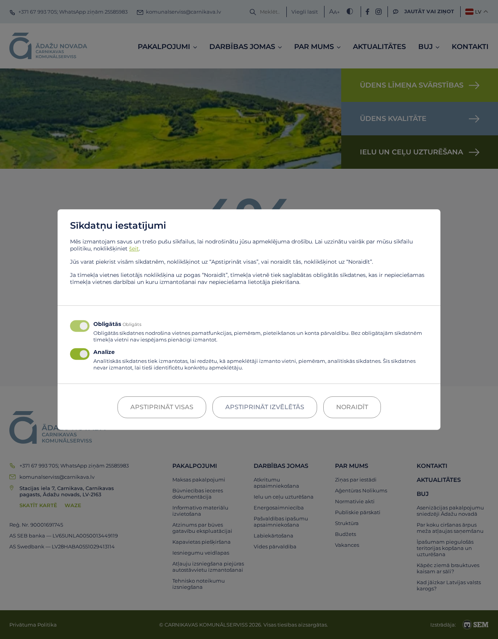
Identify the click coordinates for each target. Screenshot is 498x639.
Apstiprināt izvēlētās (264, 407)
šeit (134, 248)
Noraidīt (352, 407)
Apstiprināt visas (161, 407)
